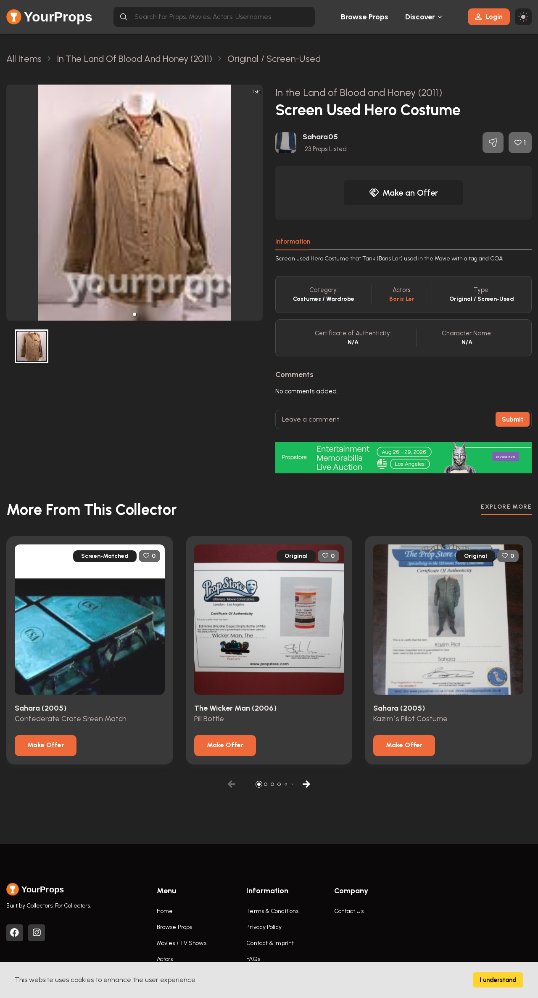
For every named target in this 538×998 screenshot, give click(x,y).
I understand (498, 980)
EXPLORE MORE (506, 506)
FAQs (253, 959)
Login (494, 17)
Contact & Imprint (270, 943)
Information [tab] (292, 241)
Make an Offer (410, 193)
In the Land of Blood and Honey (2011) (358, 92)
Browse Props (364, 16)
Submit (512, 419)
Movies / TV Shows (181, 943)
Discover (420, 16)
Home (165, 911)
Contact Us (349, 911)
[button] (134, 314)
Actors (165, 959)
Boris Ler (401, 299)
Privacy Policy (263, 927)
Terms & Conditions (272, 911)
